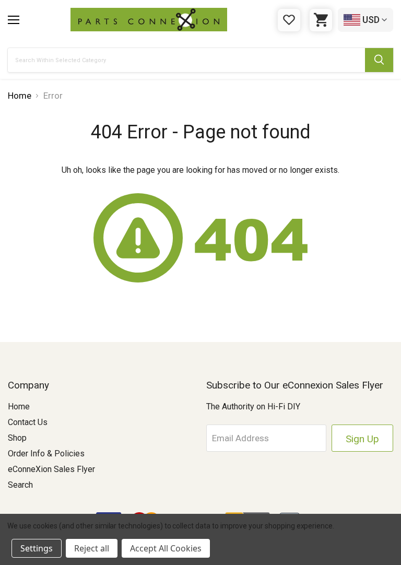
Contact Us (28, 422)
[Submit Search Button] (379, 60)
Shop (17, 438)
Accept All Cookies (166, 548)
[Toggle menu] (13, 20)
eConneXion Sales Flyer (51, 469)
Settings (36, 548)
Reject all (91, 548)
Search (20, 485)
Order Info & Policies (46, 453)
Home (19, 406)
